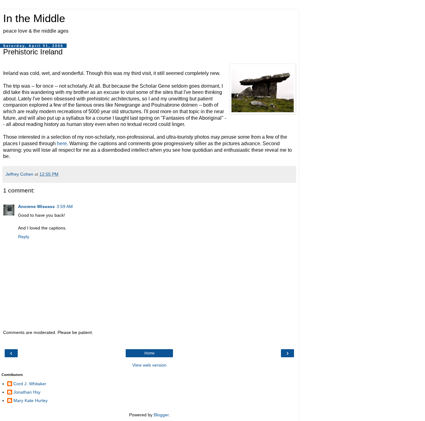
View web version (149, 365)
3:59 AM (65, 206)
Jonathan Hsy (26, 392)
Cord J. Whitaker (29, 383)
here (62, 143)
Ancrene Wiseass (36, 206)
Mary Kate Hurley (30, 400)
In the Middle (34, 18)
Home (149, 353)
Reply (23, 236)
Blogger (161, 414)
